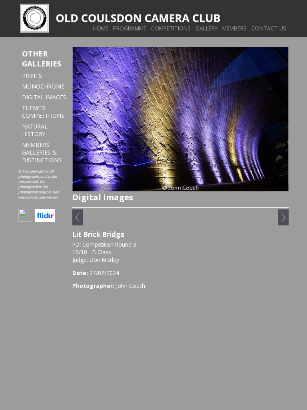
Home (100, 28)
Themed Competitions (43, 111)
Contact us (268, 28)
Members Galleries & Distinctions (42, 152)
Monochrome (43, 86)
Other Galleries (42, 58)
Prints (32, 75)
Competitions (171, 28)
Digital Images (44, 97)
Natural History (35, 130)
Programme (129, 28)
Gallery (206, 28)
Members (234, 28)
